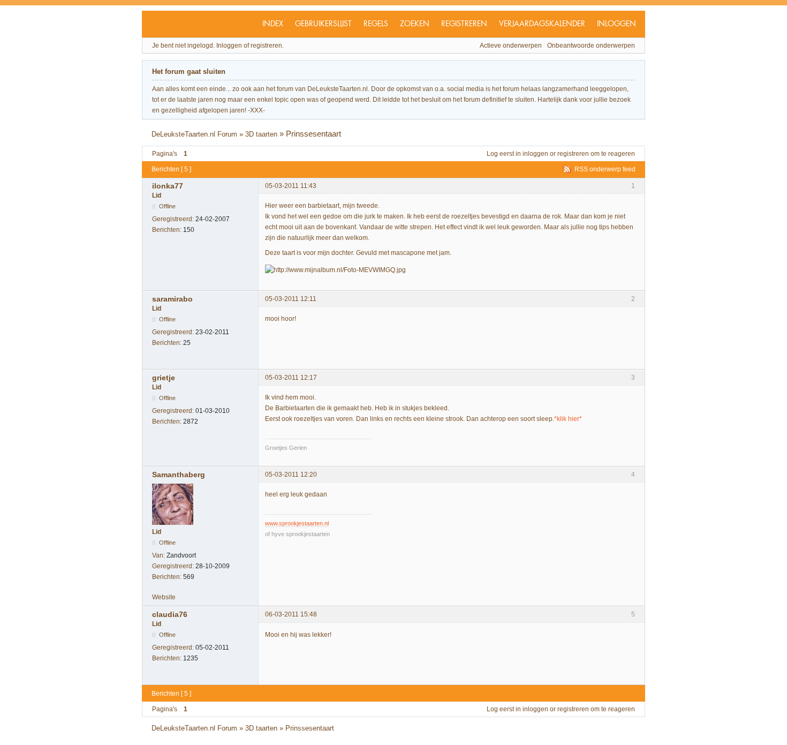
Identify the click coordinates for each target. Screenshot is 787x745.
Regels (376, 24)
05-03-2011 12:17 (291, 377)
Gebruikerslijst (323, 24)
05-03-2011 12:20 (291, 474)
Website (164, 597)
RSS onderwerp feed (604, 169)
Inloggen (616, 24)
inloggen (535, 153)
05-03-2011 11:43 (290, 186)
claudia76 (169, 614)
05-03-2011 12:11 (290, 299)
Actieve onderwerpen (511, 45)
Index (272, 24)
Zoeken (414, 24)
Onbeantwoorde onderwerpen (591, 45)
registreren (573, 153)
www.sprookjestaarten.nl (297, 523)
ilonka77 (167, 186)
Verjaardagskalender (542, 24)
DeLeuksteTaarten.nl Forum (194, 134)
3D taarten (261, 134)
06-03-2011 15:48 (291, 614)
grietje (163, 377)
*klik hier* (568, 419)
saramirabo (172, 299)
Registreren (464, 24)
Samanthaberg (178, 474)
